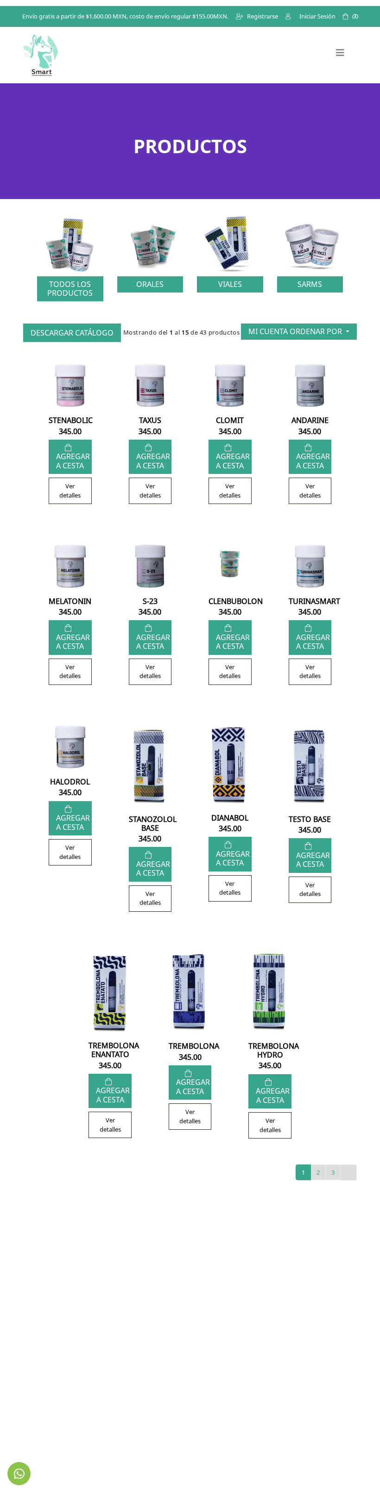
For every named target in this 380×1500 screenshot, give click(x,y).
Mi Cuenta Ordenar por (296, 331)
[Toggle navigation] (340, 55)
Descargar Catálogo (72, 333)
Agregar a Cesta (73, 461)
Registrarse (262, 16)
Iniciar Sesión (317, 16)
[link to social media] (19, 1473)
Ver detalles (70, 490)
